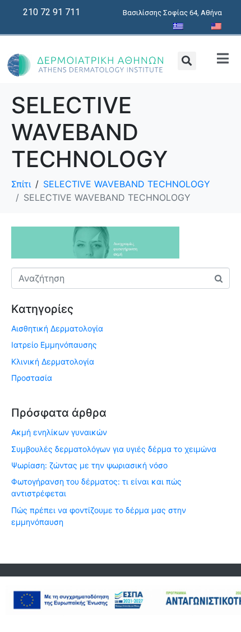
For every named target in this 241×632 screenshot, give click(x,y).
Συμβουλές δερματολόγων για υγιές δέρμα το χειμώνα (113, 449)
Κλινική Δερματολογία (52, 361)
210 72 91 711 (51, 12)
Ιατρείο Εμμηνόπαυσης (54, 344)
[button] (187, 61)
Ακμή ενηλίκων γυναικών (59, 432)
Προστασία (31, 377)
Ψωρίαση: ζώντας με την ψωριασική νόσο (89, 465)
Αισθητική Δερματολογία (57, 328)
